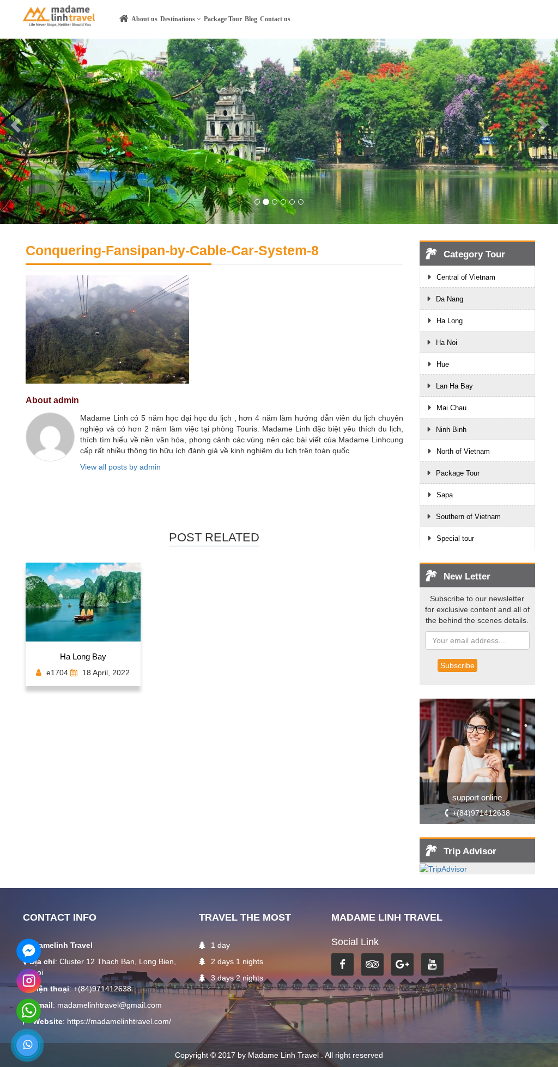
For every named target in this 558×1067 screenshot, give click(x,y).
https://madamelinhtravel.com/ (119, 1021)
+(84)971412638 (481, 813)
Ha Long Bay (83, 656)
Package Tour (223, 19)
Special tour (455, 538)
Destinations (178, 19)
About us (144, 19)
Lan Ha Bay (454, 386)
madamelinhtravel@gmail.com (109, 1005)
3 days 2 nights (237, 977)
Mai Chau (451, 408)
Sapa (444, 495)
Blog (251, 19)
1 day (220, 945)
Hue (442, 364)
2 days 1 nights (237, 961)
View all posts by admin (120, 466)
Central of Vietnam (465, 277)
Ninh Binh (451, 429)
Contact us (275, 19)
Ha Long (449, 321)
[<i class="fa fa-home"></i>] (125, 21)
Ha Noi (446, 342)
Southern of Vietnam (468, 517)
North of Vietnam (463, 451)
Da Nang (449, 299)
